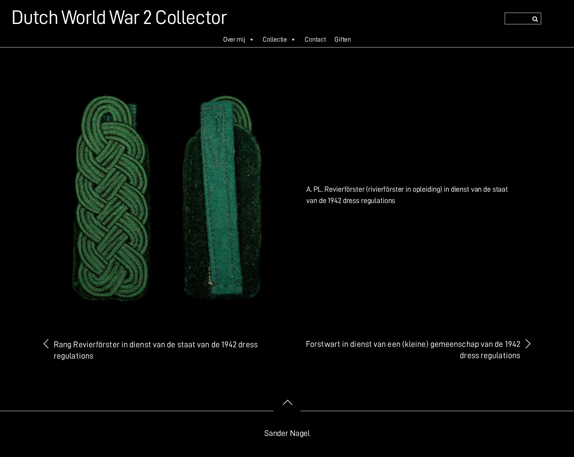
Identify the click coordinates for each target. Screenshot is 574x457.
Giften (342, 39)
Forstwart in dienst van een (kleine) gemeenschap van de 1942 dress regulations (413, 349)
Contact (315, 39)
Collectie (275, 39)
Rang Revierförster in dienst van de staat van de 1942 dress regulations (156, 350)
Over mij (234, 39)
